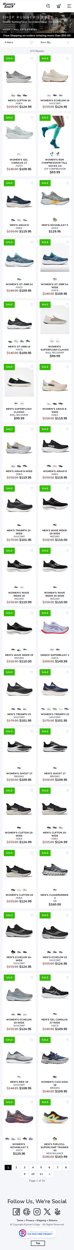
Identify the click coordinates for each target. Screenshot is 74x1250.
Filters (9, 42)
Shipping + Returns (46, 1220)
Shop (6, 29)
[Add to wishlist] (32, 58)
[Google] (27, 1212)
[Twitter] (47, 1212)
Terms (20, 1220)
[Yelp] (57, 1212)
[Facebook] (16, 1212)
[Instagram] (37, 1212)
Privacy (30, 1220)
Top (38, 1243)
